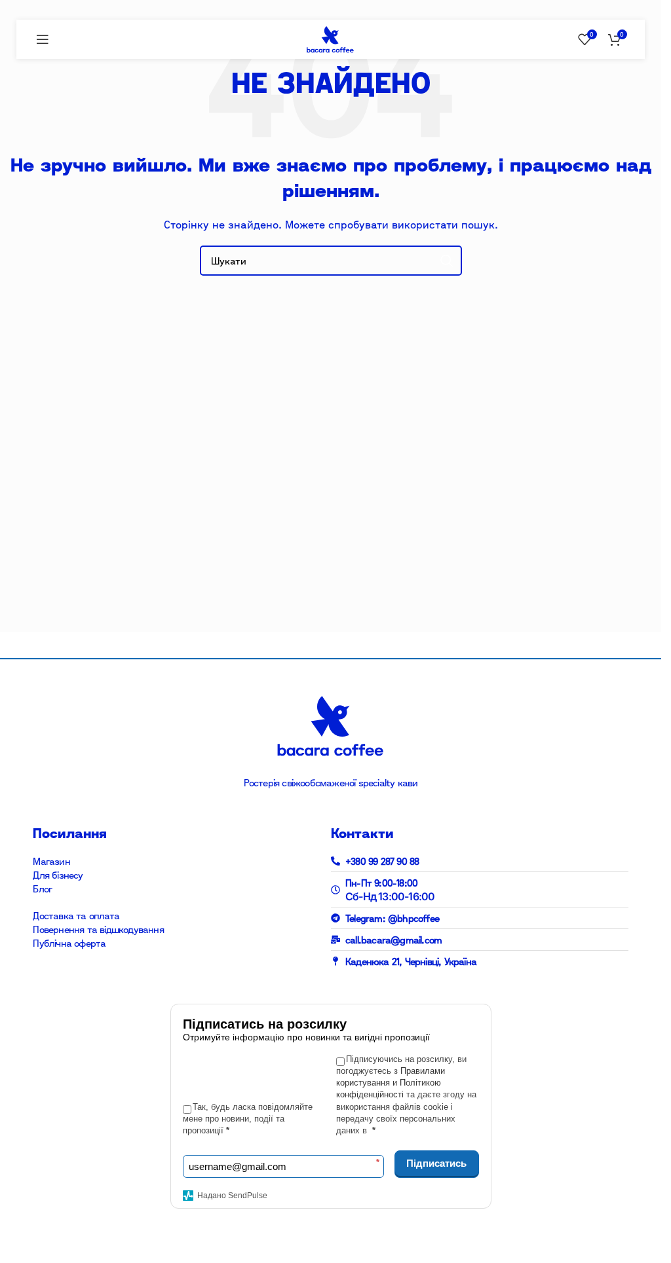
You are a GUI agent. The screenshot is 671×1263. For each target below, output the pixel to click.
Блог (42, 888)
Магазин (51, 861)
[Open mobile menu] (42, 39)
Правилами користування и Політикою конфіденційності (390, 1082)
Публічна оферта (69, 943)
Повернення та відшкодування (98, 929)
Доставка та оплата (76, 915)
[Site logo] (330, 38)
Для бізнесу (58, 875)
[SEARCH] (447, 261)
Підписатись (436, 1163)
